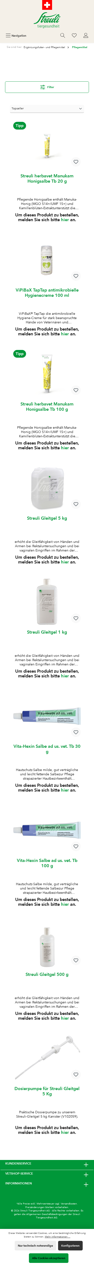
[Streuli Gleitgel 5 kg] (47, 488)
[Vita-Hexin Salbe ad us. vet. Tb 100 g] (47, 830)
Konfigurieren (70, 1245)
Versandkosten (69, 1203)
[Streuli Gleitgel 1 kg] (47, 602)
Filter (50, 87)
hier (65, 219)
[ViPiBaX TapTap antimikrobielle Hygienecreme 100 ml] (47, 260)
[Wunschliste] (74, 35)
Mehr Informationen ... (57, 1236)
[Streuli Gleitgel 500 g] (47, 944)
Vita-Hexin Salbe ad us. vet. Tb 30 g (47, 749)
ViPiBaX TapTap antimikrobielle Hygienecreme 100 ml (47, 292)
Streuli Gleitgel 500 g (47, 974)
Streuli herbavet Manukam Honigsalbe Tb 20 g (47, 178)
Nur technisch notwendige (35, 1245)
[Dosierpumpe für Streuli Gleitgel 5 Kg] (47, 1058)
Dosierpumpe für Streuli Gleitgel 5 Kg (47, 1091)
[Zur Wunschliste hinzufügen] (76, 162)
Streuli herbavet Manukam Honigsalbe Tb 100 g (47, 406)
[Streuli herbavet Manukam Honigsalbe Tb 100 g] (47, 374)
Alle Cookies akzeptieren (48, 1258)
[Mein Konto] (86, 35)
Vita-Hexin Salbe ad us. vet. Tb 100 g (47, 863)
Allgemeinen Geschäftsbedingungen (46, 1214)
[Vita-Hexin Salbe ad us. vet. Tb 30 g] (47, 716)
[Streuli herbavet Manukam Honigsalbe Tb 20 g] (47, 146)
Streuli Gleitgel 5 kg (47, 518)
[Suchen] (62, 35)
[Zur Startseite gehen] (47, 20)
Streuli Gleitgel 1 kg (47, 632)
